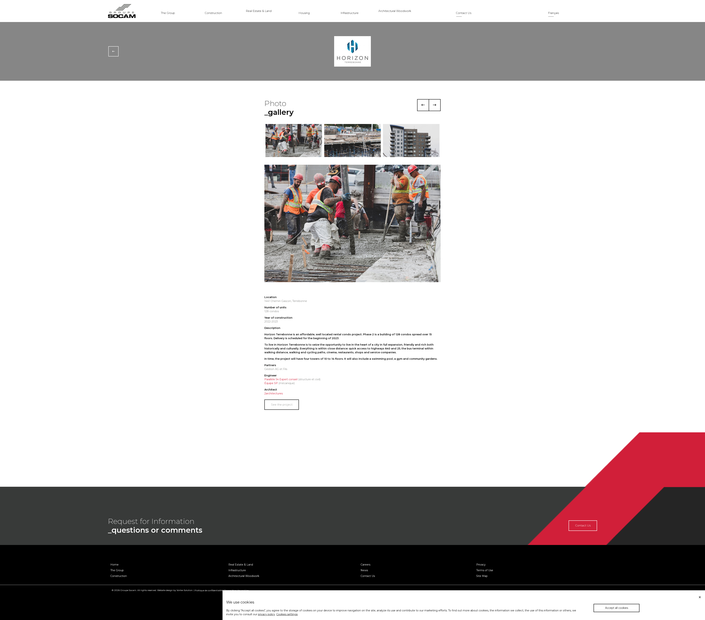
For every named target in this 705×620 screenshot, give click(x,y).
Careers (365, 564)
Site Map (482, 576)
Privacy (481, 564)
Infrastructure (350, 13)
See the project (281, 404)
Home (114, 564)
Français (553, 13)
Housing (304, 13)
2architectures (273, 393)
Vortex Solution (185, 590)
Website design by (166, 590)
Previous (423, 105)
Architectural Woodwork (394, 11)
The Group (168, 13)
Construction (213, 13)
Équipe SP (271, 383)
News (364, 570)
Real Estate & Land (259, 11)
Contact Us (463, 13)
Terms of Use (484, 570)
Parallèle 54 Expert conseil (280, 379)
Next (435, 105)
